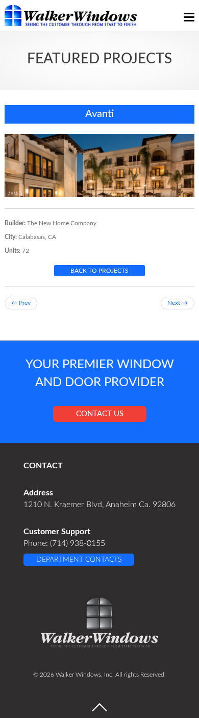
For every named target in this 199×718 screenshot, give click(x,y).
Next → (177, 303)
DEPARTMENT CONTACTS (78, 559)
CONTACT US (99, 414)
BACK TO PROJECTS (99, 271)
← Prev (21, 303)
